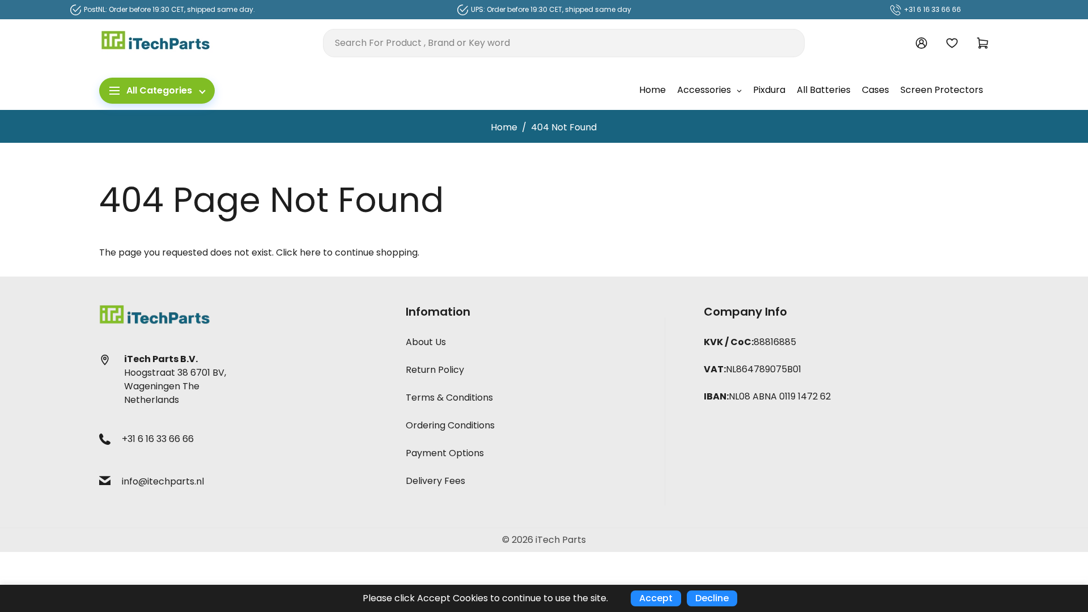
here (310, 252)
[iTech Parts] (155, 42)
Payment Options (445, 453)
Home (504, 127)
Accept (656, 598)
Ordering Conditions (450, 425)
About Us (426, 341)
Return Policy (435, 369)
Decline (712, 598)
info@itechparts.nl (163, 481)
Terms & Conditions (449, 397)
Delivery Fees (435, 480)
